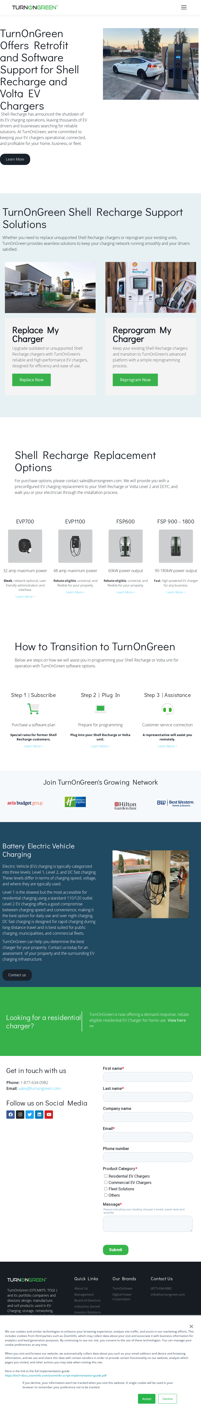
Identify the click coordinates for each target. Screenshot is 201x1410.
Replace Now (31, 379)
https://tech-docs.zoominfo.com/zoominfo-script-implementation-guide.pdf (55, 1375)
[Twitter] (29, 1114)
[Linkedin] (39, 1114)
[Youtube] (49, 1114)
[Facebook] (10, 1114)
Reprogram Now (135, 379)
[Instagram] (20, 1114)
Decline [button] (168, 1399)
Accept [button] (146, 1399)
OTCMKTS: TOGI (43, 1290)
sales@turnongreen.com (39, 1088)
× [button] (191, 1325)
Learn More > (25, 596)
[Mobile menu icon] (184, 7)
